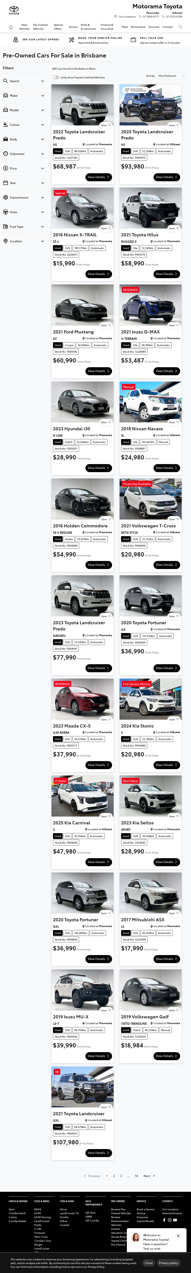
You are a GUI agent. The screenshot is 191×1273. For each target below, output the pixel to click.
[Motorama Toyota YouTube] (176, 1220)
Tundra (64, 1217)
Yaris (12, 1209)
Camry (13, 1217)
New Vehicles (24, 26)
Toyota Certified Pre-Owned (121, 1242)
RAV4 (37, 1209)
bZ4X (37, 1213)
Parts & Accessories (88, 26)
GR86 (88, 1216)
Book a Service (145, 1209)
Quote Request (120, 1236)
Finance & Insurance (107, 26)
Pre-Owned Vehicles (40, 26)
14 (136, 1176)
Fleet (125, 27)
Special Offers (58, 26)
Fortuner (39, 1233)
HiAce (63, 1221)
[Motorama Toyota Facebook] (165, 1220)
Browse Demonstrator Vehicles (120, 1221)
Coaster (65, 1225)
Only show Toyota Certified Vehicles (83, 77)
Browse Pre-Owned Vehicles (121, 1211)
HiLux (63, 1209)
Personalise (138, 27)
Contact (167, 27)
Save (104, 125)
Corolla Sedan (17, 1221)
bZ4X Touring (42, 1217)
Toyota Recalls (145, 1221)
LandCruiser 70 (69, 1213)
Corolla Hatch (17, 1213)
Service (73, 27)
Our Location (170, 1209)
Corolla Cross (42, 1240)
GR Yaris (90, 1212)
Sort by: (150, 75)
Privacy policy (168, 1263)
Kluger (38, 1244)
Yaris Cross (41, 1236)
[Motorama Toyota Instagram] (170, 1220)
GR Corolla (92, 1220)
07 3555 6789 (174, 16)
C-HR (37, 1229)
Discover (153, 27)
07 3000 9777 (151, 16)
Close (149, 1263)
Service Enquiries (142, 1215)
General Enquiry (172, 1213)
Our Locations (127, 16)
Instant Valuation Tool (120, 1231)
